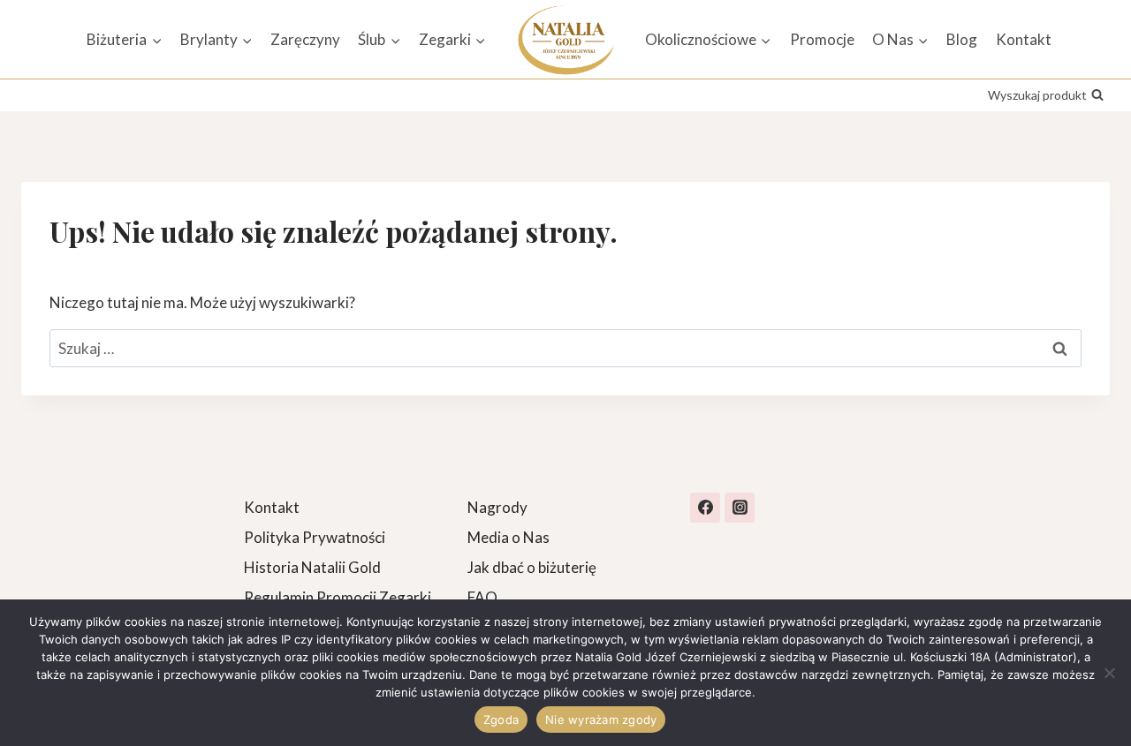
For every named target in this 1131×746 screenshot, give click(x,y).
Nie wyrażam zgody (601, 719)
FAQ (482, 597)
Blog (961, 39)
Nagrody (497, 507)
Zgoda (501, 719)
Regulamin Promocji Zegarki (337, 597)
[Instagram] (740, 508)
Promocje (822, 39)
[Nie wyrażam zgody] (1109, 673)
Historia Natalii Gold (312, 567)
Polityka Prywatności (314, 537)
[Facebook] (705, 508)
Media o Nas (508, 537)
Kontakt (1023, 39)
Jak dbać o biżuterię (531, 567)
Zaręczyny (305, 39)
